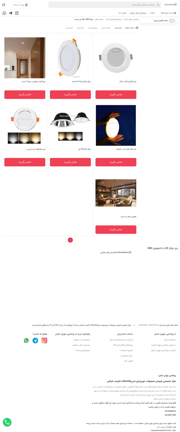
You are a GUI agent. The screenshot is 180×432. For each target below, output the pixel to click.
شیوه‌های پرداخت (82, 350)
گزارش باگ (128, 361)
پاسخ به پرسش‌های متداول (121, 339)
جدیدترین (118, 28)
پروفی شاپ (161, 427)
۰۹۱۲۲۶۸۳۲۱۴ (153, 325)
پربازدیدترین (106, 28)
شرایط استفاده (127, 350)
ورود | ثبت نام (19, 5)
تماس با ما (122, 13)
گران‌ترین (69, 28)
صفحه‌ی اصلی (170, 339)
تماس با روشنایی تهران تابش (163, 350)
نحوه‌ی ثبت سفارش (81, 339)
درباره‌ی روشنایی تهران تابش (163, 345)
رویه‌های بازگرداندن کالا (123, 345)
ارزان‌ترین (80, 28)
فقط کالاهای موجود (160, 21)
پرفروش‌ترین (92, 28)
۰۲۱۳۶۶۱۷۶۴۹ (142, 325)
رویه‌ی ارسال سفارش (81, 345)
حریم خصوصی (127, 355)
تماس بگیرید (115, 94)
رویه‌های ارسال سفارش (138, 13)
